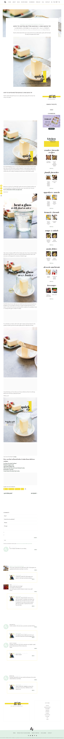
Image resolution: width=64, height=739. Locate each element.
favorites (47, 705)
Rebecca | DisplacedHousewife (17, 566)
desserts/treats (47, 714)
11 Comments (46, 28)
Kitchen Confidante (5, 2)
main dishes (47, 711)
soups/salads (47, 708)
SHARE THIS (30, 19)
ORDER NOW (51, 128)
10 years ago (14, 547)
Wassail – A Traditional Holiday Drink (48, 296)
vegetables (47, 710)
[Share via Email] (1, 186)
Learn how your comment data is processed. (24, 543)
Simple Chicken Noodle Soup (54, 241)
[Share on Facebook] (1, 188)
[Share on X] (1, 193)
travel (47, 719)
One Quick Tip (23, 24)
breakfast (47, 713)
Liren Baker (19, 28)
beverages (47, 716)
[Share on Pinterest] (1, 191)
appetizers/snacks (47, 707)
